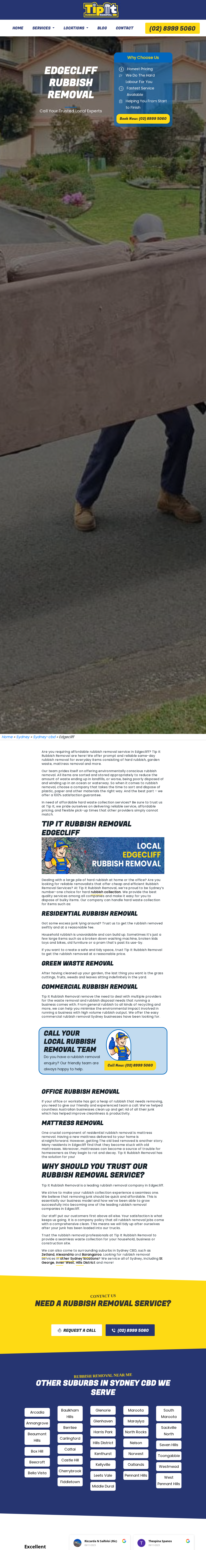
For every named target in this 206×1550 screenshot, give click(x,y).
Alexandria (65, 1254)
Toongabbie (169, 1455)
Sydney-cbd (44, 736)
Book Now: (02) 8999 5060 (143, 118)
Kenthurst (103, 1453)
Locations (74, 28)
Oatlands (136, 1464)
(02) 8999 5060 (172, 28)
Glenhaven (103, 1421)
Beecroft (37, 1462)
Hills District (86, 1262)
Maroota (136, 1410)
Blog (102, 28)
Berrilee (70, 1427)
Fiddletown (70, 1481)
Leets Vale (103, 1475)
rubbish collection (106, 892)
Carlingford (70, 1438)
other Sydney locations (79, 1258)
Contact (124, 28)
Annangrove (37, 1423)
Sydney (22, 736)
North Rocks (136, 1431)
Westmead (169, 1466)
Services (41, 28)
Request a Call (79, 1330)
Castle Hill (70, 1460)
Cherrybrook (70, 1470)
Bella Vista (37, 1472)
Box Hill (37, 1451)
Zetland (48, 1254)
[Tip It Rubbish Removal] (101, 9)
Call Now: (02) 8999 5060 (130, 1065)
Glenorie (103, 1410)
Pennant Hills (136, 1475)
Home (17, 28)
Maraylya (136, 1421)
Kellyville (103, 1464)
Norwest (136, 1453)
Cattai (70, 1449)
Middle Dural (103, 1486)
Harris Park (103, 1431)
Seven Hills (169, 1444)
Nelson (136, 1442)
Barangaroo (92, 1254)
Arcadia (37, 1412)
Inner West (65, 1262)
